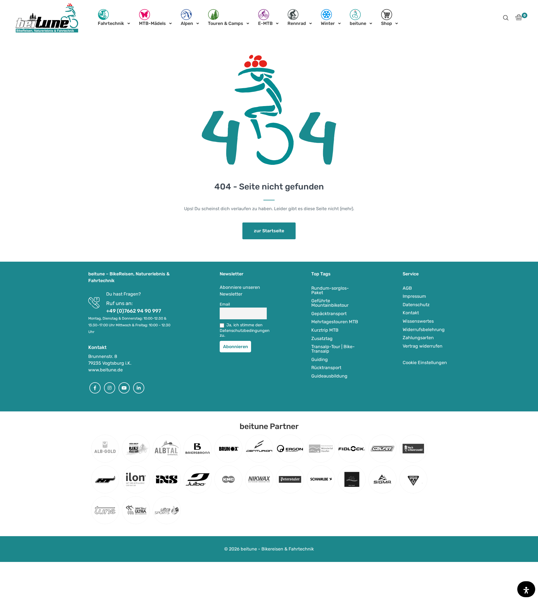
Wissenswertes (418, 321)
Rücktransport (326, 367)
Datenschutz (416, 304)
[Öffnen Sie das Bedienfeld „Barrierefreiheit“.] (526, 589)
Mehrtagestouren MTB (334, 321)
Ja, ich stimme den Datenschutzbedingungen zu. (243, 330)
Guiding (319, 359)
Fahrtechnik (111, 23)
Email (225, 304)
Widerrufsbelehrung (424, 329)
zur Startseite (269, 230)
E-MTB (265, 23)
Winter (328, 23)
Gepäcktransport (329, 313)
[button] (506, 18)
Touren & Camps (225, 23)
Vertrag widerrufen (422, 346)
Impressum (414, 296)
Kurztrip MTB (324, 330)
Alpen (187, 23)
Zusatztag (322, 338)
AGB (407, 288)
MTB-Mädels (152, 23)
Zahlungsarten (418, 337)
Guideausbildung (329, 376)
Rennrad (296, 23)
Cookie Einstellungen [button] (425, 362)
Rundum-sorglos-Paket (330, 290)
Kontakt (411, 312)
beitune (358, 23)
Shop (386, 23)
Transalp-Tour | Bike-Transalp (333, 349)
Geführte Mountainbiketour (330, 303)
